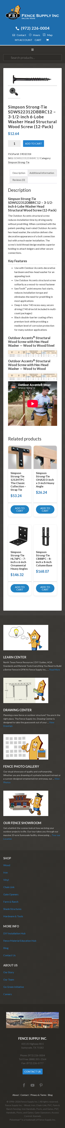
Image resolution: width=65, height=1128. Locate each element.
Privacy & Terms (38, 1095)
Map (50, 34)
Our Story (8, 972)
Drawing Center (17, 710)
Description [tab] (18, 172)
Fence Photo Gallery (21, 766)
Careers (7, 994)
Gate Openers (10, 894)
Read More (54, 669)
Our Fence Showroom (22, 823)
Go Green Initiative (13, 986)
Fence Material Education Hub (19, 940)
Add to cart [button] (20, 509)
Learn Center (14, 657)
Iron (5, 872)
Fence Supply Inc (32, 13)
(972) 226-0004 (35, 28)
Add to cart (33, 143)
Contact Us (9, 955)
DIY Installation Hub (14, 933)
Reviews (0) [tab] (18, 179)
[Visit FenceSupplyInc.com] (32, 1027)
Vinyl (6, 879)
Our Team (8, 979)
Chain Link (9, 887)
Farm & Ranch (10, 901)
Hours (36, 34)
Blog (6, 947)
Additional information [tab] (42, 172)
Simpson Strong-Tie (18, 162)
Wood (6, 865)
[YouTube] (32, 1085)
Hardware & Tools (13, 916)
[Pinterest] (41, 1085)
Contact (21, 34)
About (15, 1095)
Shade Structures (12, 908)
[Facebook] (24, 1085)
